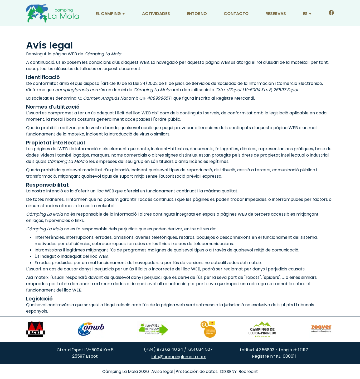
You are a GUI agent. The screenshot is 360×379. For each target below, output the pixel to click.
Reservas (275, 14)
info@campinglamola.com (179, 357)
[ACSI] (36, 329)
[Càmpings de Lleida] (262, 329)
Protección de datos (197, 371)
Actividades (156, 14)
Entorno (197, 14)
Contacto (236, 14)
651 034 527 (200, 349)
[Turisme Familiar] (208, 329)
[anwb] (91, 329)
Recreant (248, 371)
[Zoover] (321, 329)
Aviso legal (162, 371)
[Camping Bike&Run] (152, 329)
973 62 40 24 (170, 349)
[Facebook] (331, 13)
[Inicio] (52, 13)
